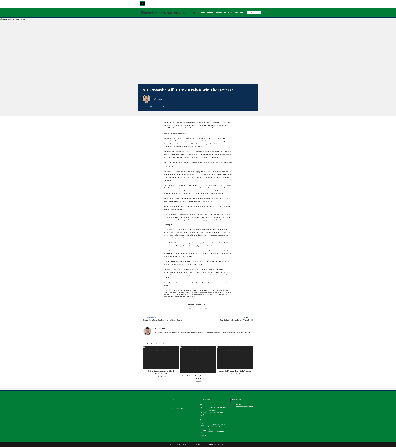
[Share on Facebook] (190, 308)
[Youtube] (142, 3)
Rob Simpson (158, 99)
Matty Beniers (168, 294)
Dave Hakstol (212, 290)
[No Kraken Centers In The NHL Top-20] (203, 410)
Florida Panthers (170, 292)
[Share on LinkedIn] (201, 308)
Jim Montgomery (217, 292)
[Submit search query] (259, 12)
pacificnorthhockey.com (174, 12)
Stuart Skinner (180, 296)
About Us (173, 405)
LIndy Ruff (227, 292)
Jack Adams (195, 292)
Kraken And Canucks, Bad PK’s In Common (235, 371)
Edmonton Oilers (223, 290)
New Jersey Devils (180, 294)
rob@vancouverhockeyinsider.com (244, 406)
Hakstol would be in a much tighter (175, 229)
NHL (187, 294)
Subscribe (238, 13)
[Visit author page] (147, 331)
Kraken (210, 13)
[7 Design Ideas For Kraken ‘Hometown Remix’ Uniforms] (203, 427)
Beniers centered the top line (181, 177)
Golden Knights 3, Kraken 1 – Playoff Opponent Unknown (161, 372)
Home (202, 13)
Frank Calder (180, 292)
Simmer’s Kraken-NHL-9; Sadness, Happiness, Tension (198, 377)
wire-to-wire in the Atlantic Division (181, 272)
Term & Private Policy (176, 408)
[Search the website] (254, 12)
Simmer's (146, 12)
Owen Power (201, 294)
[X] (141, 403)
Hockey (188, 292)
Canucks (218, 13)
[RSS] (155, 403)
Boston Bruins (172, 290)
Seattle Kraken (163, 107)
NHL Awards (193, 294)
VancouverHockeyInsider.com (206, 444)
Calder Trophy (193, 290)
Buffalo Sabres (183, 290)
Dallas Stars (203, 290)
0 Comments (220, 412)
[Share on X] (195, 308)
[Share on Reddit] (206, 308)
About (226, 13)
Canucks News (185, 444)
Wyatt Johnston (191, 296)
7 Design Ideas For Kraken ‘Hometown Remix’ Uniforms (217, 427)
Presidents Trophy (212, 294)
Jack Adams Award (206, 292)
